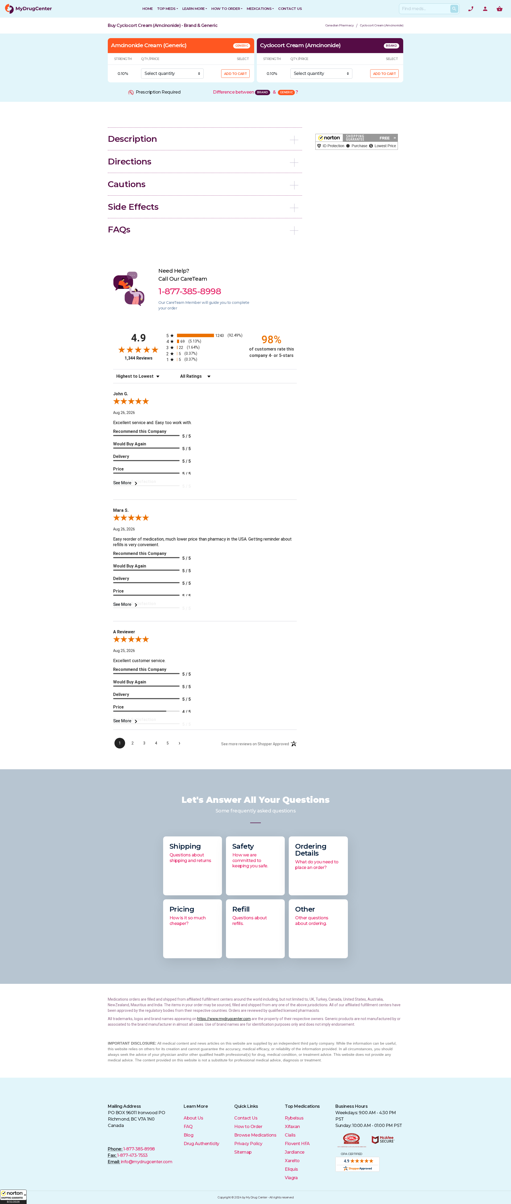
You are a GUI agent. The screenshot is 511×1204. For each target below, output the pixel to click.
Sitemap (243, 1152)
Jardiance (294, 1152)
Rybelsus (294, 1118)
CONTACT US (290, 8)
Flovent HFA (297, 1143)
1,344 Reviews (139, 358)
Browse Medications (255, 1135)
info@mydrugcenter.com (146, 1161)
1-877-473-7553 (132, 1155)
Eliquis (291, 1169)
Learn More (193, 8)
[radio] (205, 335)
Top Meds (166, 8)
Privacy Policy (248, 1143)
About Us (193, 1118)
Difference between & (255, 92)
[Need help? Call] (471, 9)
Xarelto (292, 1160)
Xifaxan (292, 1126)
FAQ (188, 1126)
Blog (188, 1135)
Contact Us (245, 1118)
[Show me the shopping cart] (499, 9)
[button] (13, 1197)
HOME (147, 8)
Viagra (291, 1177)
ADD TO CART (235, 74)
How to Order (225, 8)
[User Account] (485, 9)
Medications (259, 8)
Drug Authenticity (201, 1143)
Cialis (290, 1135)
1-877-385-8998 (139, 1148)
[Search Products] (454, 9)
